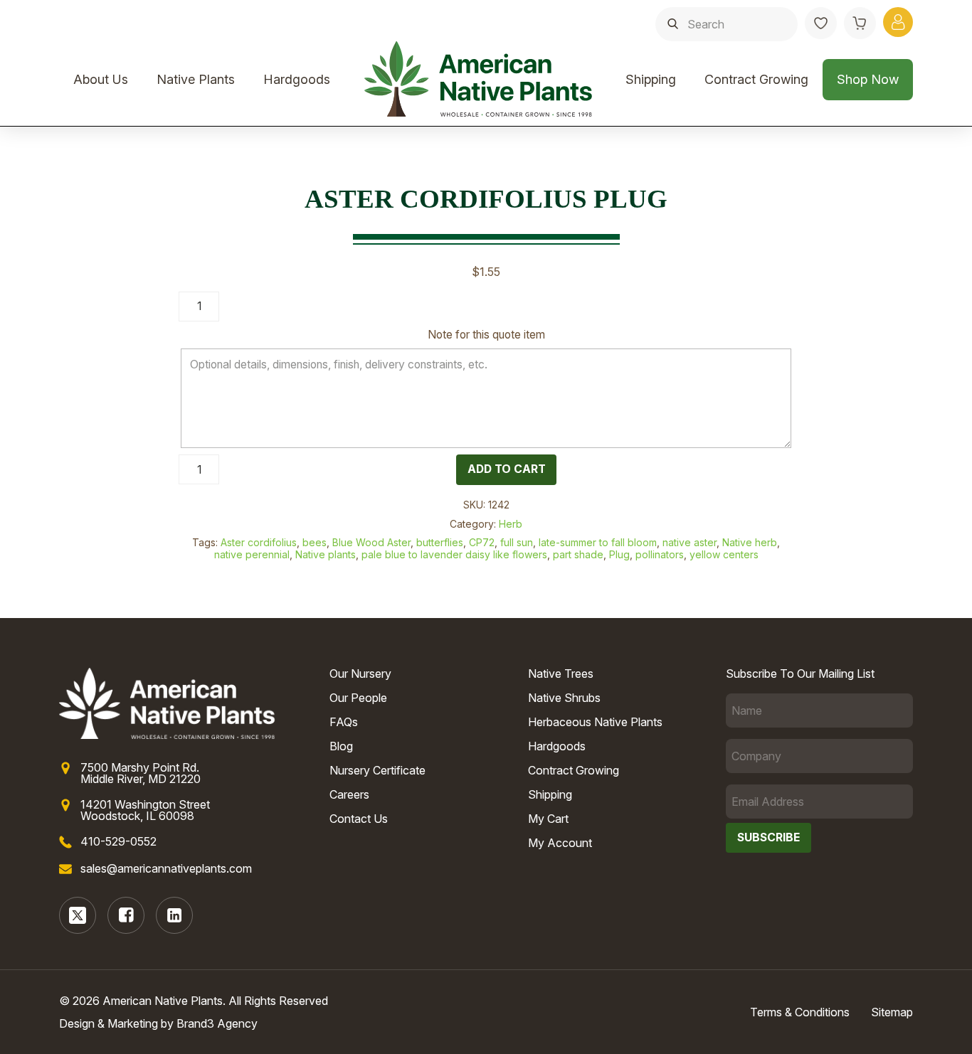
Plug (619, 554)
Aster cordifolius (259, 542)
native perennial (252, 554)
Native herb (749, 542)
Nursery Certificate (377, 770)
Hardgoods (296, 79)
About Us (100, 79)
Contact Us (358, 818)
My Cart (548, 818)
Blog (341, 746)
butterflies (439, 542)
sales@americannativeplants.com (166, 868)
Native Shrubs (564, 698)
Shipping (650, 79)
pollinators (659, 554)
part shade (578, 554)
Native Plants (196, 79)
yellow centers (724, 554)
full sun (516, 542)
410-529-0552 (118, 841)
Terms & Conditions (800, 1012)
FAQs (343, 722)
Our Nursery (360, 673)
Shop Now (868, 79)
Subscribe (768, 837)
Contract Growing (756, 79)
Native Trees (560, 673)
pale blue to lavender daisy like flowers (454, 554)
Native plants (325, 554)
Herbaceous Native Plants (595, 722)
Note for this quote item (486, 334)
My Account (560, 843)
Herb (510, 524)
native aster (689, 542)
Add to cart (506, 469)
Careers (349, 794)
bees (314, 542)
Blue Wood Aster (371, 542)
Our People (358, 698)
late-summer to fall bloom (598, 542)
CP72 (482, 542)
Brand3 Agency (217, 1023)
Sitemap (892, 1012)
